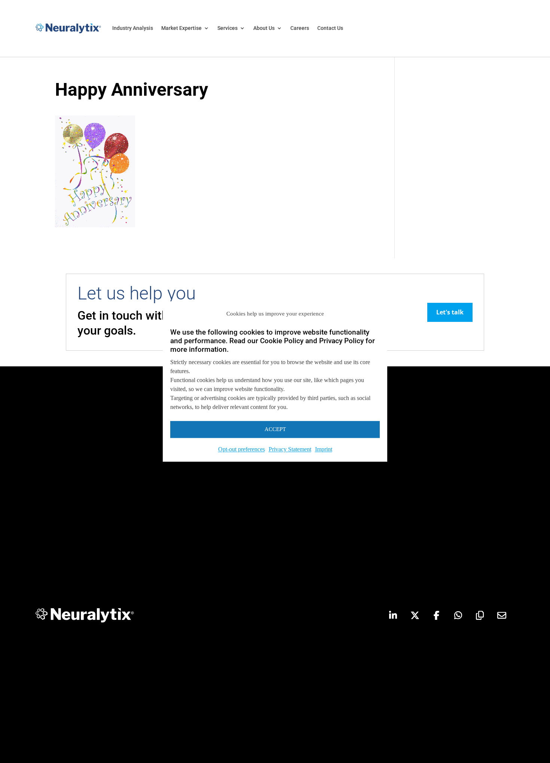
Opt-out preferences (241, 449)
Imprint (323, 449)
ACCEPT (275, 429)
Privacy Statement (290, 449)
